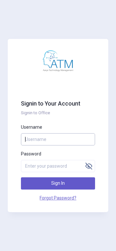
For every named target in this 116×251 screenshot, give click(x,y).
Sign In (58, 183)
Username (31, 127)
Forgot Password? (58, 197)
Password (31, 153)
